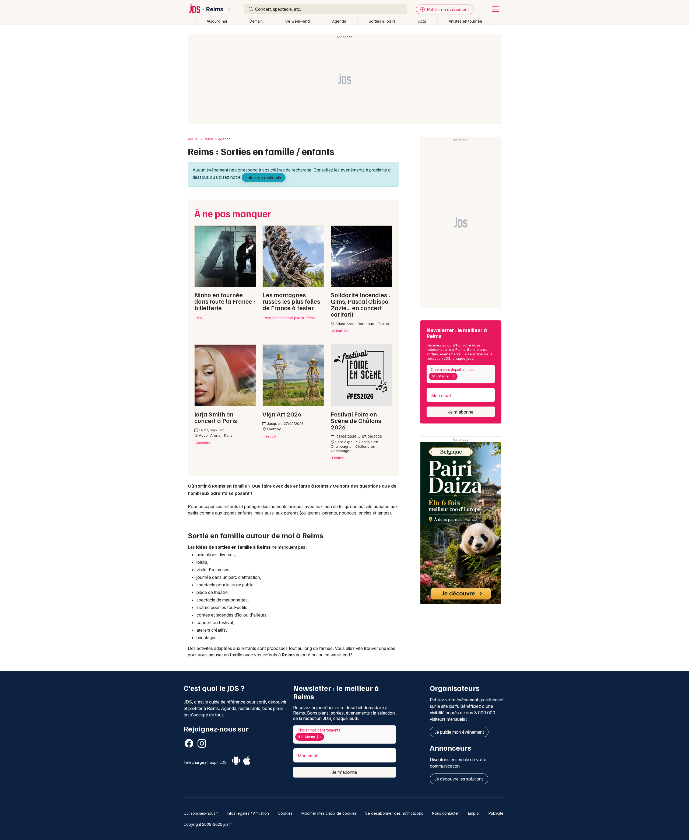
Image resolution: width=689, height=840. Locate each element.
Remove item (454, 376)
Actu (422, 21)
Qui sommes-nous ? (201, 813)
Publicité (496, 813)
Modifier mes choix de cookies (329, 813)
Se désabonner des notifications (394, 813)
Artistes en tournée (465, 21)
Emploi (474, 813)
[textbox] (460, 376)
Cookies (285, 813)
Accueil (193, 139)
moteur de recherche (264, 177)
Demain (256, 21)
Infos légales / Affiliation (248, 813)
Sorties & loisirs (382, 21)
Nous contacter (445, 813)
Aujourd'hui (217, 21)
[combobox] (461, 374)
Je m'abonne (460, 412)
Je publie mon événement (459, 732)
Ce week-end (297, 21)
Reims (214, 9)
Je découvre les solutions (459, 779)
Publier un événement (447, 9)
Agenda (339, 21)
